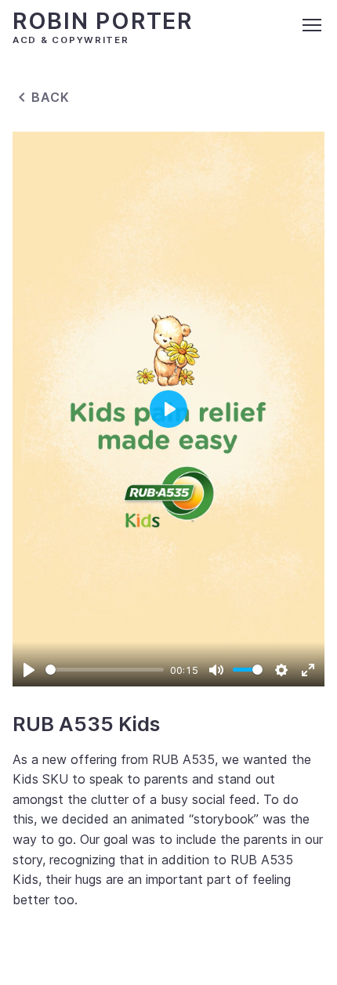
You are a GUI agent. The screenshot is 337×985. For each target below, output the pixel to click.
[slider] (104, 669)
